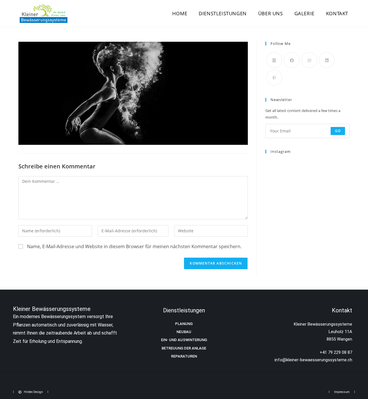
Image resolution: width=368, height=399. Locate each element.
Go (338, 130)
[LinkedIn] (327, 60)
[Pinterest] (274, 78)
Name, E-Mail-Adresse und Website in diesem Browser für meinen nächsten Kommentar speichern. (134, 246)
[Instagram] (309, 60)
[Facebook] (292, 60)
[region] (75, 353)
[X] (274, 60)
